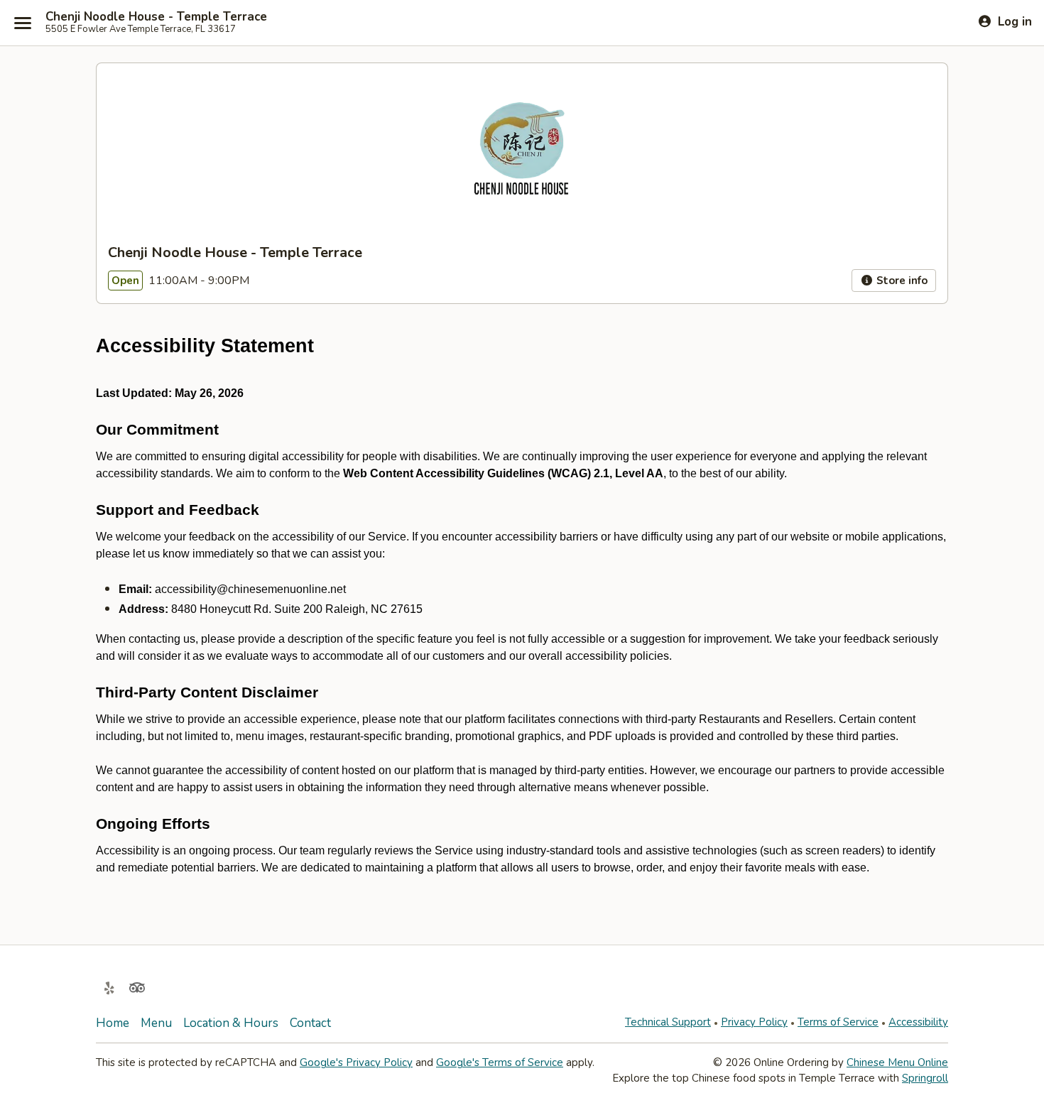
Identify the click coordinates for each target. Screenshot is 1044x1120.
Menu (156, 1023)
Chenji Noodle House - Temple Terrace (156, 17)
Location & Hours (230, 1023)
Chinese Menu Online (897, 1062)
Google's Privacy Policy (356, 1062)
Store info (901, 280)
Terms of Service (838, 1022)
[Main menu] (22, 22)
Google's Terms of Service (499, 1062)
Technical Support (668, 1022)
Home (112, 1023)
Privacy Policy (754, 1022)
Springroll (925, 1078)
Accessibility (918, 1022)
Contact (310, 1023)
